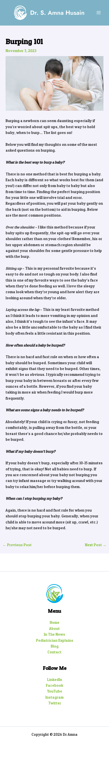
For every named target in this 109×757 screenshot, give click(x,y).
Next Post (95, 545)
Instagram (54, 697)
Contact (54, 652)
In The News (54, 634)
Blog (55, 646)
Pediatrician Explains (54, 640)
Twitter (54, 703)
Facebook (54, 685)
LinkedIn (54, 679)
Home (54, 622)
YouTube (54, 691)
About (54, 628)
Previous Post (17, 545)
